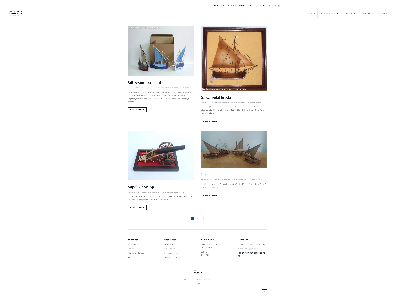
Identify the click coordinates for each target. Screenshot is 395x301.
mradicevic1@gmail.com (241, 6)
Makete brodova (134, 245)
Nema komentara (182, 88)
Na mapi (220, 6)
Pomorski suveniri (169, 88)
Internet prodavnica (136, 253)
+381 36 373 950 (264, 6)
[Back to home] (15, 13)
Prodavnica (352, 13)
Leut (205, 174)
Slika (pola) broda (216, 97)
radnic (138, 88)
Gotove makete (170, 257)
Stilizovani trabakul (144, 82)
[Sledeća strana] (202, 218)
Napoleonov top (141, 186)
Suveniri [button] (367, 13)
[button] (264, 291)
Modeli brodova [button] (328, 13)
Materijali (383, 13)
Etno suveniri (169, 249)
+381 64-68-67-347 (245, 253)
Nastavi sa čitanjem (137, 109)
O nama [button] (309, 13)
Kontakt (131, 257)
